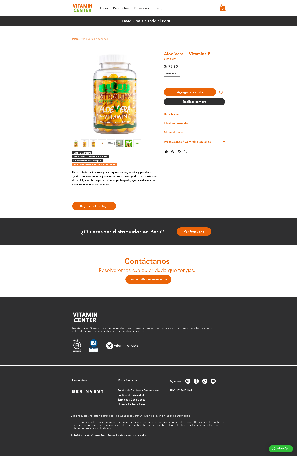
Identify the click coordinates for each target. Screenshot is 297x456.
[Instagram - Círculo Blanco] (187, 381)
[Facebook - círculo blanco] (196, 381)
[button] (223, 7)
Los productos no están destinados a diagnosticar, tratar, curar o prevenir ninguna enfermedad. (131, 415)
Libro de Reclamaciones (131, 404)
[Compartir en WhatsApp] (179, 152)
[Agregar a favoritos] (221, 92)
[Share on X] (186, 152)
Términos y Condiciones (131, 399)
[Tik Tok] (204, 381)
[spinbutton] (172, 80)
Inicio (75, 38)
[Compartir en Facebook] (166, 152)
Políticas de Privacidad (131, 395)
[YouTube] (213, 381)
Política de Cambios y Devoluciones (138, 390)
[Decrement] (166, 80)
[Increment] (177, 80)
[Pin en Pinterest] (173, 152)
